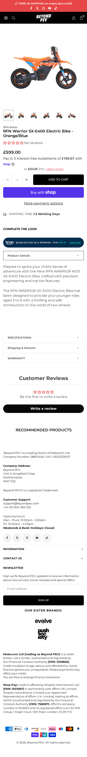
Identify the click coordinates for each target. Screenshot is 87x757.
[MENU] (6, 17)
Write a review (43, 409)
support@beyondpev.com (21, 503)
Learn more (54, 169)
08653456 (37, 456)
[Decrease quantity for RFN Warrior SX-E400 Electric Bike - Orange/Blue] (7, 180)
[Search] (13, 17)
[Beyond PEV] (43, 17)
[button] (13, 143)
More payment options (43, 203)
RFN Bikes (10, 127)
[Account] (73, 17)
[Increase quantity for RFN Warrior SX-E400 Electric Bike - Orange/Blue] (26, 180)
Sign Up (43, 600)
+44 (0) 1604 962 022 (17, 507)
